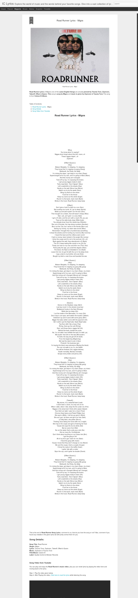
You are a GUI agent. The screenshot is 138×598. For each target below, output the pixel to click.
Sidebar (31, 9)
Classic (3, 9)
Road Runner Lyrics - (39, 107)
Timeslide (47, 9)
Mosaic (25, 9)
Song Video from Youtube (41, 111)
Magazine (17, 9)
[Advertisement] (69, 134)
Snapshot (39, 9)
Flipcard (10, 9)
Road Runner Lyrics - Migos (70, 20)
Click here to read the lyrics (60, 575)
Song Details (36, 109)
